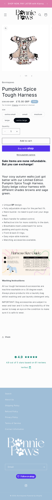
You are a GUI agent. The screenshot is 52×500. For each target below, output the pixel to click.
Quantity (5, 126)
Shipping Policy (12, 405)
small (26, 115)
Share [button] (7, 337)
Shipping (15, 105)
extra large (22, 120)
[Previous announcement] (5, 3)
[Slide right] (31, 76)
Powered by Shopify (34, 496)
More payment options (26, 155)
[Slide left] (20, 76)
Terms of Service (13, 423)
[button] (5, 15)
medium (39, 115)
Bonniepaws (21, 496)
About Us (9, 399)
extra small (11, 115)
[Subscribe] (44, 467)
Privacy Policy (11, 417)
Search (8, 394)
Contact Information (14, 429)
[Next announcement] (47, 3)
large (8, 121)
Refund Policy (11, 411)
